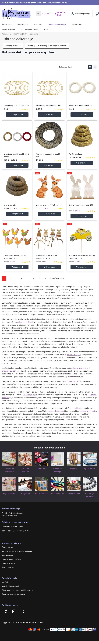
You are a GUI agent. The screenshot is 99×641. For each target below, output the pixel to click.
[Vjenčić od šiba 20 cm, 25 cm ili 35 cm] (17, 136)
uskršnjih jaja (30, 395)
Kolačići (5, 582)
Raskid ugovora (8, 567)
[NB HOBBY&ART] (16, 13)
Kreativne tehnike (8, 29)
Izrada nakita (38, 24)
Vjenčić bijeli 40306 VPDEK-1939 (81, 106)
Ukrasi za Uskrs (16, 34)
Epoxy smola (89, 469)
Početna (5, 34)
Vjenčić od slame (75, 154)
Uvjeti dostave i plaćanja (11, 559)
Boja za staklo (9, 493)
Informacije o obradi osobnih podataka (17, 551)
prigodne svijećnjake (11, 371)
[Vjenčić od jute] (17, 186)
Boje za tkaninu (41, 493)
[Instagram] (14, 611)
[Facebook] (6, 611)
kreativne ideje (61, 13)
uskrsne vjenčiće (24, 322)
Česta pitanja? (7, 547)
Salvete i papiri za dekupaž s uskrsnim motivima (47, 46)
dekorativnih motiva (88, 411)
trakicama (78, 408)
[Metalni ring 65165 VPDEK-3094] (49, 87)
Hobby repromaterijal (57, 24)
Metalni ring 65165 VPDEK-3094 (48, 106)
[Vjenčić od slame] (82, 136)
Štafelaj (73, 469)
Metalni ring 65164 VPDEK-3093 (16, 106)
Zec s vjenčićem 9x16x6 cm (47, 205)
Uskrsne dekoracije (13, 46)
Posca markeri (57, 493)
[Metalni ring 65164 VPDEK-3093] (17, 87)
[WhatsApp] (22, 611)
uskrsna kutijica (73, 354)
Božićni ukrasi (7, 24)
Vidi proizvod (17, 114)
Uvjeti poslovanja (8, 563)
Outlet (47, 14)
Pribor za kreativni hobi (29, 29)
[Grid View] (90, 67)
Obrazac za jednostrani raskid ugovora (17, 590)
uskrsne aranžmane (79, 368)
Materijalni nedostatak (10, 586)
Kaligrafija (25, 493)
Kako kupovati (7, 555)
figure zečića (72, 381)
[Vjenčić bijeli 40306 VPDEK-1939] (82, 87)
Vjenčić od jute (10, 205)
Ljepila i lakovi (76, 24)
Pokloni (45, 29)
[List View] (95, 67)
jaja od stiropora (57, 411)
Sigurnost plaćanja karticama (13, 594)
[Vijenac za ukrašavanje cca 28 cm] (49, 136)
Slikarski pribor (22, 24)
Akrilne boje (41, 469)
